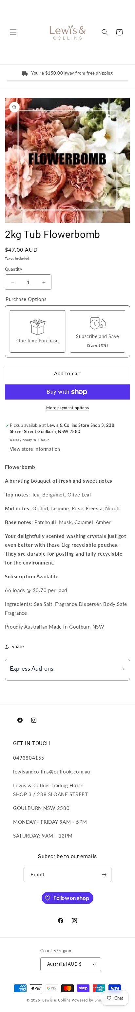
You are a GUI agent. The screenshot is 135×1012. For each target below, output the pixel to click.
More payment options (67, 407)
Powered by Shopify (90, 1000)
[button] (13, 32)
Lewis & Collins (57, 1000)
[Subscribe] (104, 874)
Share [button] (17, 646)
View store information (35, 449)
